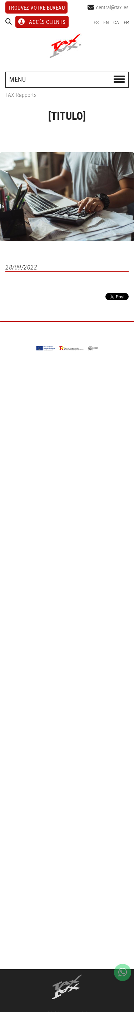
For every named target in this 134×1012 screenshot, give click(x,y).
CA (116, 22)
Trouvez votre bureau (36, 7)
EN (106, 22)
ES (96, 22)
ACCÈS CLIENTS (47, 21)
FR (126, 22)
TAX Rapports (20, 95)
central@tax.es (112, 7)
